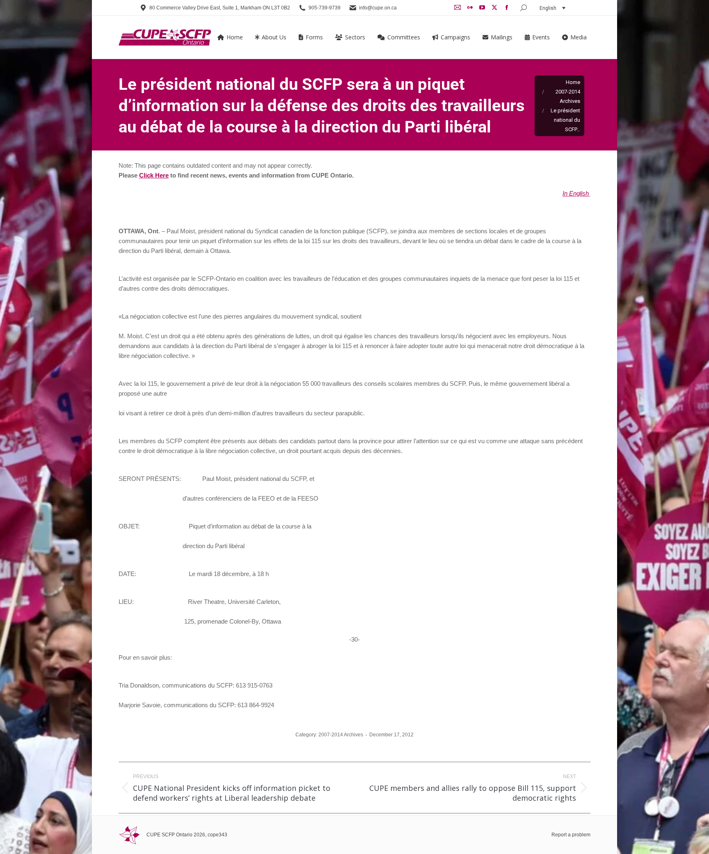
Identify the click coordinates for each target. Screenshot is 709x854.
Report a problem (570, 835)
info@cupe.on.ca (378, 8)
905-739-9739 (325, 8)
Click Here (154, 175)
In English (576, 193)
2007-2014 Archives (340, 735)
